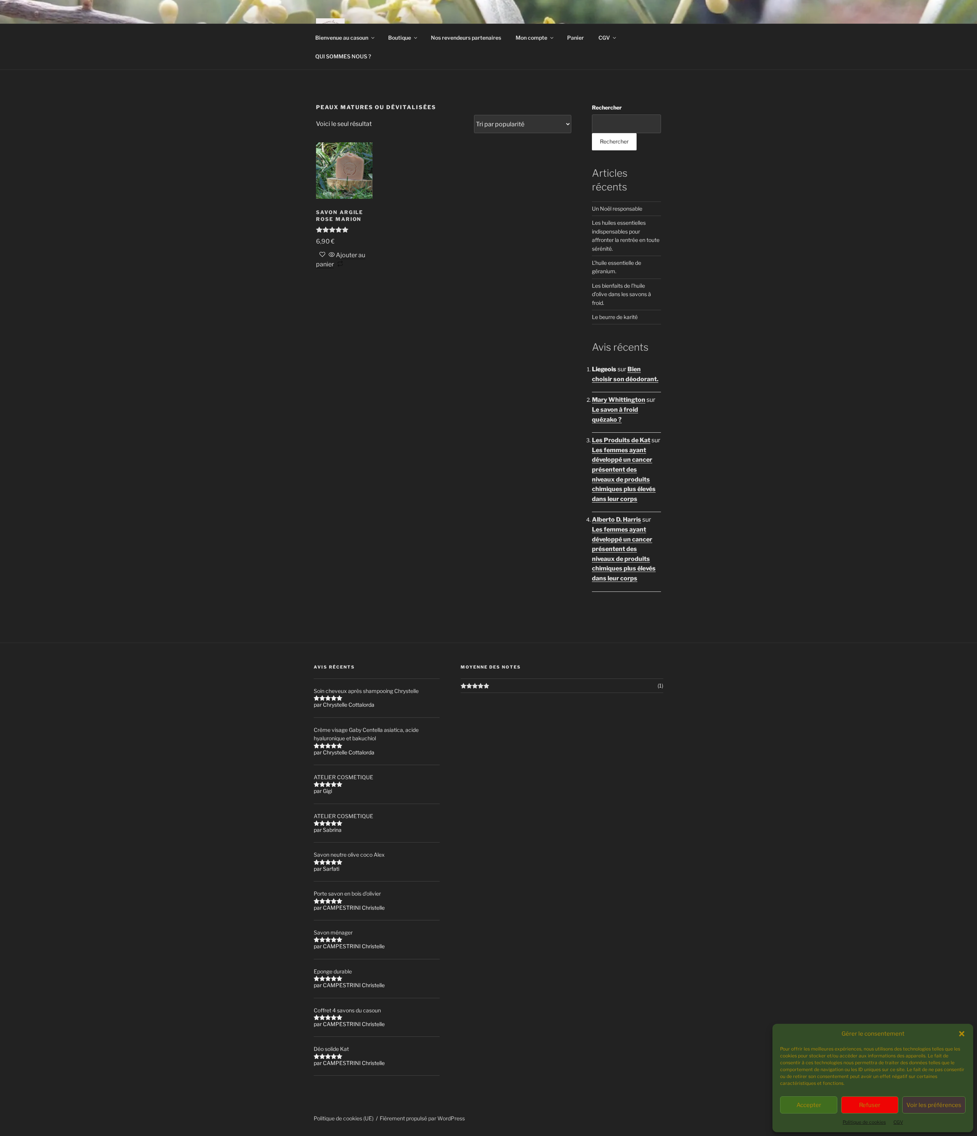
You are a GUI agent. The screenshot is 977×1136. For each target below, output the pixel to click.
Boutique (399, 37)
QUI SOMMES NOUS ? (343, 56)
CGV (898, 1122)
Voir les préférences (933, 1105)
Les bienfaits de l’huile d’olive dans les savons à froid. (621, 294)
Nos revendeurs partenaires (466, 37)
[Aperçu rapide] (331, 255)
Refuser (869, 1105)
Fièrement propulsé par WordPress (422, 1118)
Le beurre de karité (615, 317)
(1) (660, 685)
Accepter (808, 1105)
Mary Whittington (618, 399)
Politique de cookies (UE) (344, 1118)
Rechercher (607, 107)
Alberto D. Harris (616, 519)
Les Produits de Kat (621, 440)
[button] (962, 1034)
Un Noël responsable (617, 208)
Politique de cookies (864, 1122)
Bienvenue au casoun (341, 37)
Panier (575, 37)
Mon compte (531, 37)
